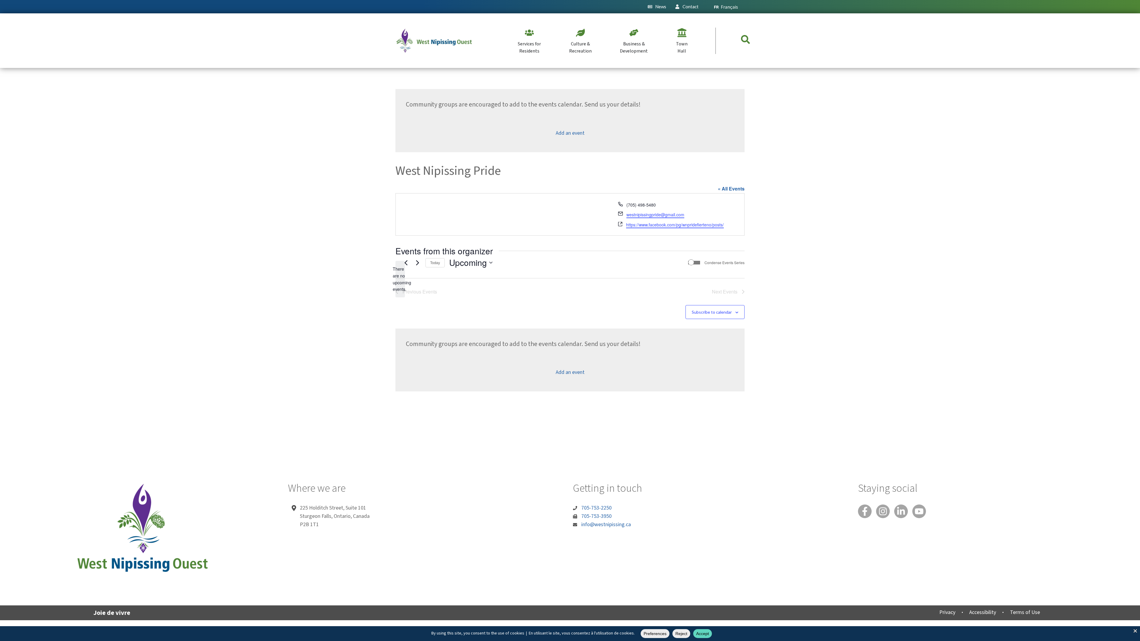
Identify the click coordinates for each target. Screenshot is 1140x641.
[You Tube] (919, 511)
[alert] (400, 279)
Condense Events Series (724, 262)
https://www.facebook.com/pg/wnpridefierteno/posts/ (675, 225)
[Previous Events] (405, 262)
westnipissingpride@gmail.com (655, 215)
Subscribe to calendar (712, 312)
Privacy (947, 612)
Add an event (570, 133)
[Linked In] (901, 511)
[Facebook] (865, 511)
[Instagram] (883, 511)
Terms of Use (1025, 612)
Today (435, 262)
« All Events (731, 188)
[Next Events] (417, 262)
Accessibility (982, 612)
